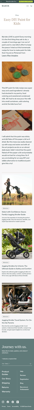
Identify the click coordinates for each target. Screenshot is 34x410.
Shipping (6, 383)
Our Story (6, 379)
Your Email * (6, 363)
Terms (8, 406)
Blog (17, 15)
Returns (5, 387)
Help (21, 371)
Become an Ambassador (24, 388)
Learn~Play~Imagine (10, 55)
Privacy (4, 406)
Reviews (23, 375)
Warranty (6, 392)
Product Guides (5, 373)
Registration (24, 379)
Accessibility (15, 406)
